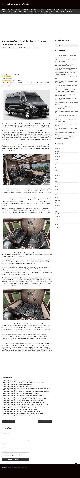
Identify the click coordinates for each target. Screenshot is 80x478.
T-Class (72, 9)
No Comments (36, 47)
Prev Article (9, 421)
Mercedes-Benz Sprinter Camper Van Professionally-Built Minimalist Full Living (26, 391)
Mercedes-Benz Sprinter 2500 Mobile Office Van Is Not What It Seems (23, 413)
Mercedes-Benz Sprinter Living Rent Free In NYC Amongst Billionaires (23, 395)
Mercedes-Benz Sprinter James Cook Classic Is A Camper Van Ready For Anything (27, 404)
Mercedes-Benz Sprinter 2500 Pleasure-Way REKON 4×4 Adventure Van (24, 382)
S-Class (41, 9)
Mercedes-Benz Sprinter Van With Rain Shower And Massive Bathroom (24, 402)
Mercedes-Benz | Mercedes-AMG (12, 47)
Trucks (33, 13)
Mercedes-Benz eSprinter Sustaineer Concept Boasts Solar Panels (23, 406)
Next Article (44, 421)
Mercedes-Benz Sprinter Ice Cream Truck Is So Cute (18, 381)
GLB (31, 11)
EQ (19, 13)
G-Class (48, 9)
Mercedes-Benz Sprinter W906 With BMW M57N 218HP (19, 415)
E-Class (33, 9)
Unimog (26, 13)
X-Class (64, 9)
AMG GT (5, 13)
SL (51, 11)
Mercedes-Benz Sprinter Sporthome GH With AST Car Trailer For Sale (23, 400)
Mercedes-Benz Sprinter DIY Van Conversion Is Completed (20, 397)
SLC (57, 11)
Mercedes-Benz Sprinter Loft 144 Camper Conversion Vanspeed (22, 393)
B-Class (18, 9)
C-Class (25, 9)
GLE (41, 11)
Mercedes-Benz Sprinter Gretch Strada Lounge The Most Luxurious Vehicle (25, 399)
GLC (36, 11)
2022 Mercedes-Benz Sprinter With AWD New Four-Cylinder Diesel (23, 411)
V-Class (56, 9)
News (3, 9)
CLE (9, 11)
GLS (47, 11)
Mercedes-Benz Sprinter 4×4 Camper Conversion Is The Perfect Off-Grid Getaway (27, 388)
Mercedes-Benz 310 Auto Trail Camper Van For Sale (18, 384)
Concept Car (47, 13)
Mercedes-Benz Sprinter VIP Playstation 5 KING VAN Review (20, 409)
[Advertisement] (40, 26)
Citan (62, 11)
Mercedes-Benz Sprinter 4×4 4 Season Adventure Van (19, 390)
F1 (39, 13)
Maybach (13, 13)
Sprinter (69, 11)
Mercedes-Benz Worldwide (16, 4)
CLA (4, 11)
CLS (15, 11)
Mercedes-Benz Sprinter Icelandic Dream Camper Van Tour (21, 407)
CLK (20, 11)
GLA (25, 11)
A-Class (10, 9)
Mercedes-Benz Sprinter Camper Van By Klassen (17, 386)
